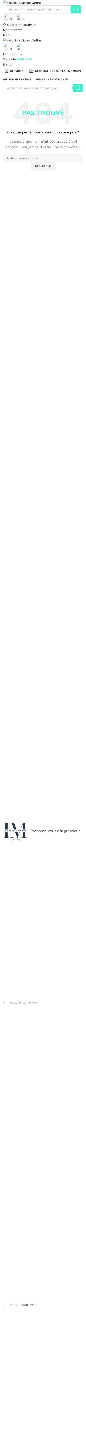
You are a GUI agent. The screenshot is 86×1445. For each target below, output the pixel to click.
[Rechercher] (76, 9)
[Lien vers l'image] (43, 832)
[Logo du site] (22, 2)
